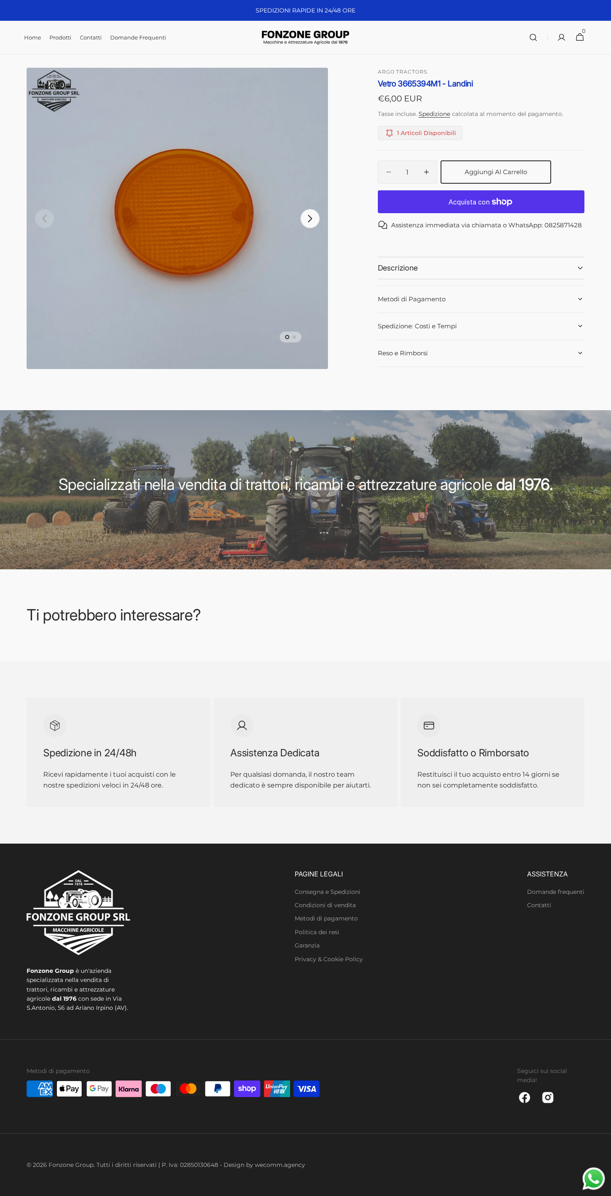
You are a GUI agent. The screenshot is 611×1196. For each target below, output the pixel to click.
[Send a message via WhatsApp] (594, 1179)
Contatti (539, 905)
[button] (533, 37)
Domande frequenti (555, 892)
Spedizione (434, 114)
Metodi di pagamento (326, 918)
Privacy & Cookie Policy (329, 959)
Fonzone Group (71, 1165)
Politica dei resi (317, 932)
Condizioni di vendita (325, 905)
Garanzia (307, 945)
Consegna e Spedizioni (327, 892)
